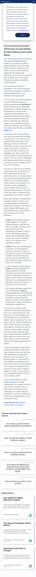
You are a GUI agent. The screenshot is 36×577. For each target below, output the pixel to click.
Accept (22, 35)
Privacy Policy (25, 30)
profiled (12, 382)
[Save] (30, 515)
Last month (15, 63)
